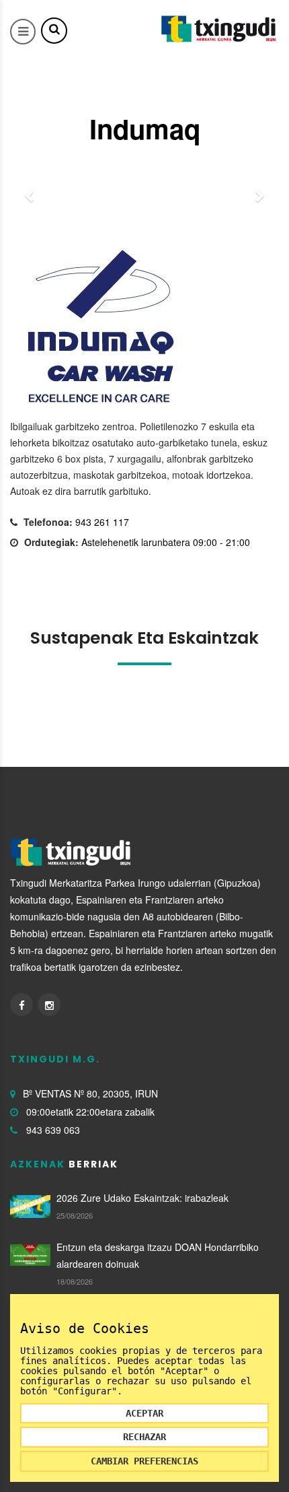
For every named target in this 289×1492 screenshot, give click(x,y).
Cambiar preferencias (144, 1461)
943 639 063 (53, 1130)
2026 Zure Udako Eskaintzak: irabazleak (142, 1198)
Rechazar (144, 1436)
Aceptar (144, 1413)
